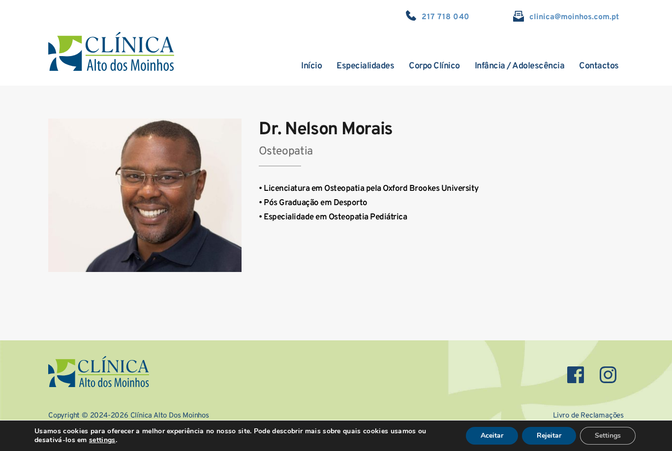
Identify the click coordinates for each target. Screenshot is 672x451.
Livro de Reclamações (588, 416)
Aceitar (492, 435)
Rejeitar (549, 435)
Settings (608, 435)
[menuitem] (311, 66)
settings (102, 440)
